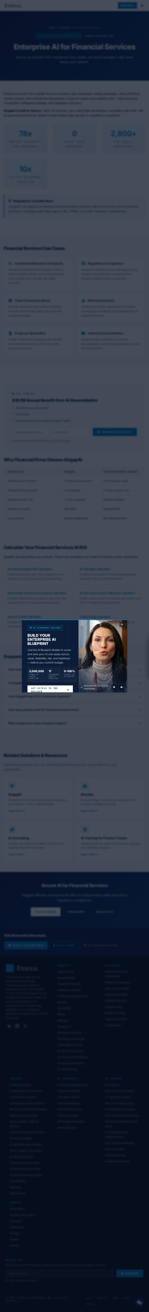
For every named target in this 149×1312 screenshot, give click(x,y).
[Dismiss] (122, 624)
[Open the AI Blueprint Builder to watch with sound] (122, 687)
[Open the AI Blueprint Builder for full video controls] (114, 687)
